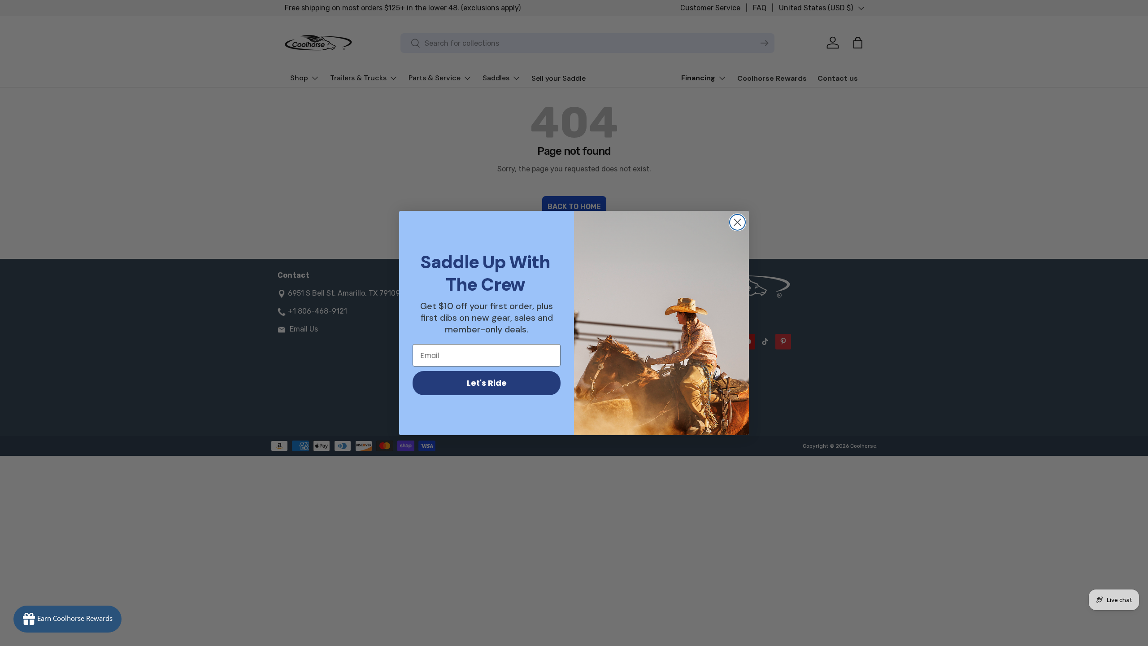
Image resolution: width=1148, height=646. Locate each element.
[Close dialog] (737, 222)
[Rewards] (67, 619)
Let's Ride (487, 382)
